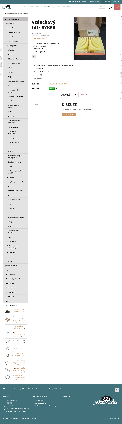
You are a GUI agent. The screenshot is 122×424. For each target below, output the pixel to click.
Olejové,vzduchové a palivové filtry (13, 122)
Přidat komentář (69, 114)
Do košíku (84, 95)
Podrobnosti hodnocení (39, 38)
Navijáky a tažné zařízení (15, 96)
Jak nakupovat (39, 400)
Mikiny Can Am (10, 292)
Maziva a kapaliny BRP (13, 41)
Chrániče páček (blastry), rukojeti (15, 106)
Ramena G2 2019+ (13, 142)
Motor (11, 72)
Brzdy (9, 77)
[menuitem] (30, 7)
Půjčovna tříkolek (27, 389)
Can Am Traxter (11, 252)
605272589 (9, 403)
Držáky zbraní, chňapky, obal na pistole (14, 157)
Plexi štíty (10, 116)
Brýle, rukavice (10, 275)
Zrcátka (9, 112)
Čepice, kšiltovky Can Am (13, 288)
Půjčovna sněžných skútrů (11, 389)
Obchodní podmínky (41, 403)
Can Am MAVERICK (12, 177)
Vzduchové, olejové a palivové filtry (13, 247)
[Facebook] (34, 56)
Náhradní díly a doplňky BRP (13, 19)
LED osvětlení (10, 37)
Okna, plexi (10, 222)
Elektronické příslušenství (15, 59)
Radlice (9, 167)
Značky (7, 301)
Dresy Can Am (10, 297)
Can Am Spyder (10, 257)
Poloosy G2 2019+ (13, 127)
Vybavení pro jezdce (11, 266)
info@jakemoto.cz (11, 400)
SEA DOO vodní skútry (13, 32)
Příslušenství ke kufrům (14, 162)
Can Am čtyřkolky (11, 46)
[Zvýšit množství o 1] (77, 93)
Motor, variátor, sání (13, 63)
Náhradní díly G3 (11, 24)
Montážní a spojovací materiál (14, 172)
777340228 (9, 406)
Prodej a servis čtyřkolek (43, 389)
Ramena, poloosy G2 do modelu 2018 (14, 132)
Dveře (9, 237)
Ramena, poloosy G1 (13, 138)
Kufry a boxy (11, 50)
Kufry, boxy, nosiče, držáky (15, 182)
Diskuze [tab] (36, 104)
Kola (8, 86)
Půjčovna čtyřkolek (60, 389)
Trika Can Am (10, 283)
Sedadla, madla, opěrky (14, 101)
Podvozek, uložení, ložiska (15, 81)
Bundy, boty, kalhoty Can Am (15, 279)
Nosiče (9, 147)
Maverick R (9, 28)
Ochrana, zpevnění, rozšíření (13, 91)
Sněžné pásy (8, 261)
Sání (10, 204)
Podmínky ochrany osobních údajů (45, 406)
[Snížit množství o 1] (77, 96)
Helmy (8, 270)
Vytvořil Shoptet (114, 418)
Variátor (11, 68)
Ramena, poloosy (12, 241)
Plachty (9, 55)
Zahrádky (10, 151)
